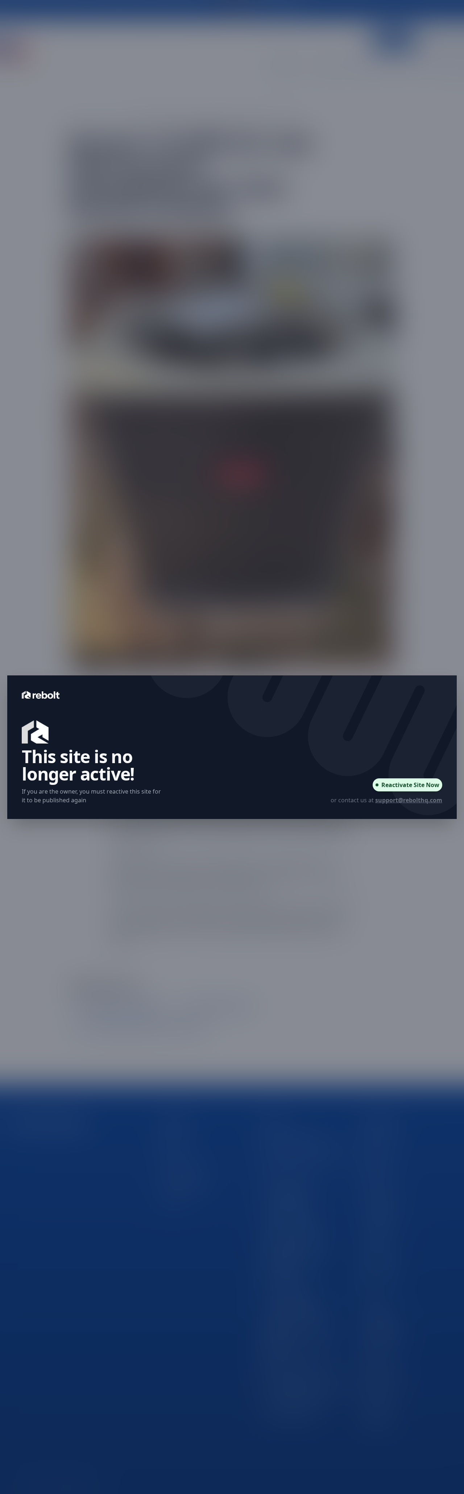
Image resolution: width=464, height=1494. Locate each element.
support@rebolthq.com (408, 800)
